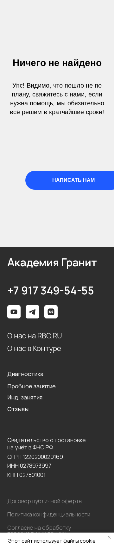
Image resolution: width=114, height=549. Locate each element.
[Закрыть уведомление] (109, 537)
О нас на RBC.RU (34, 336)
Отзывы (17, 409)
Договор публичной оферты (44, 501)
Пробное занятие (31, 386)
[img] (51, 312)
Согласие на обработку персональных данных (39, 530)
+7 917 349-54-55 (50, 290)
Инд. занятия (24, 397)
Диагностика (25, 374)
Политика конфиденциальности (48, 514)
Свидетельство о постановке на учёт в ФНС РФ (46, 443)
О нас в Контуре (34, 348)
